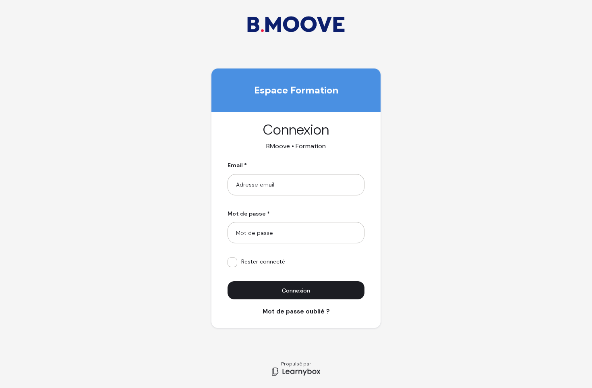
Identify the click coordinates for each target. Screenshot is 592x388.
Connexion (296, 290)
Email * (237, 165)
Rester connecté (263, 261)
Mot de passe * (249, 213)
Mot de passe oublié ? (296, 311)
